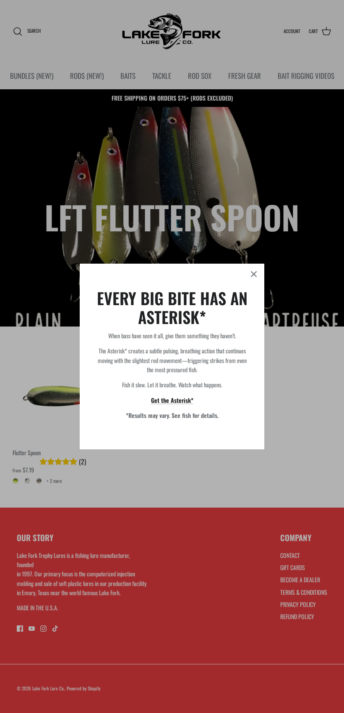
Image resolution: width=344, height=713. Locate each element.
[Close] (254, 274)
